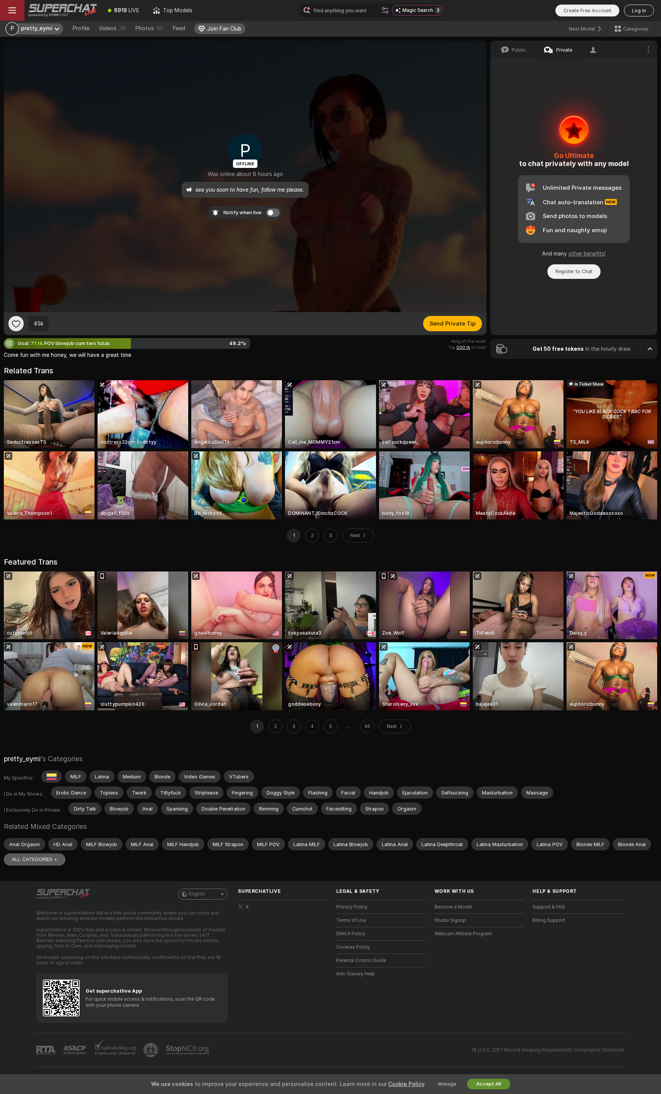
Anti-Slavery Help (355, 974)
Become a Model (453, 907)
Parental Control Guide (361, 960)
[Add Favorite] (16, 323)
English (197, 894)
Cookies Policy (353, 947)
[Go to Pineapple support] (151, 1050)
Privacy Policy (352, 907)
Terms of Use (351, 920)
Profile (81, 28)
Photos (149, 28)
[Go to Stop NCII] (188, 1050)
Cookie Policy (406, 1084)
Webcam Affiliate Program (463, 933)
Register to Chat (574, 271)
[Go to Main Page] (62, 10)
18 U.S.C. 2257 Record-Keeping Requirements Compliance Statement (548, 1050)
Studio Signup (450, 920)
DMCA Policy (350, 933)
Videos (112, 28)
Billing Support (548, 920)
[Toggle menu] (12, 10)
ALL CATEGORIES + (34, 859)
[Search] (385, 10)
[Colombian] (51, 776)
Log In (639, 10)
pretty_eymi (22, 759)
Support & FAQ (548, 907)
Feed (179, 28)
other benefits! (587, 254)
